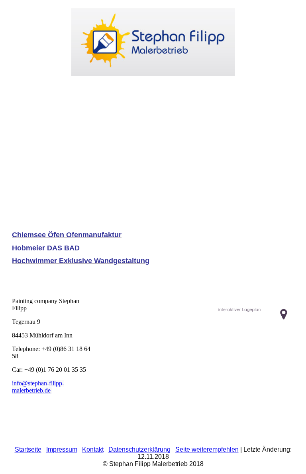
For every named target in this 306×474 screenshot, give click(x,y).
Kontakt (93, 449)
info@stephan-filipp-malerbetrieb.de (38, 387)
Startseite (28, 449)
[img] (153, 38)
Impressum (61, 449)
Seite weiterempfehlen (207, 449)
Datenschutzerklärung (139, 449)
